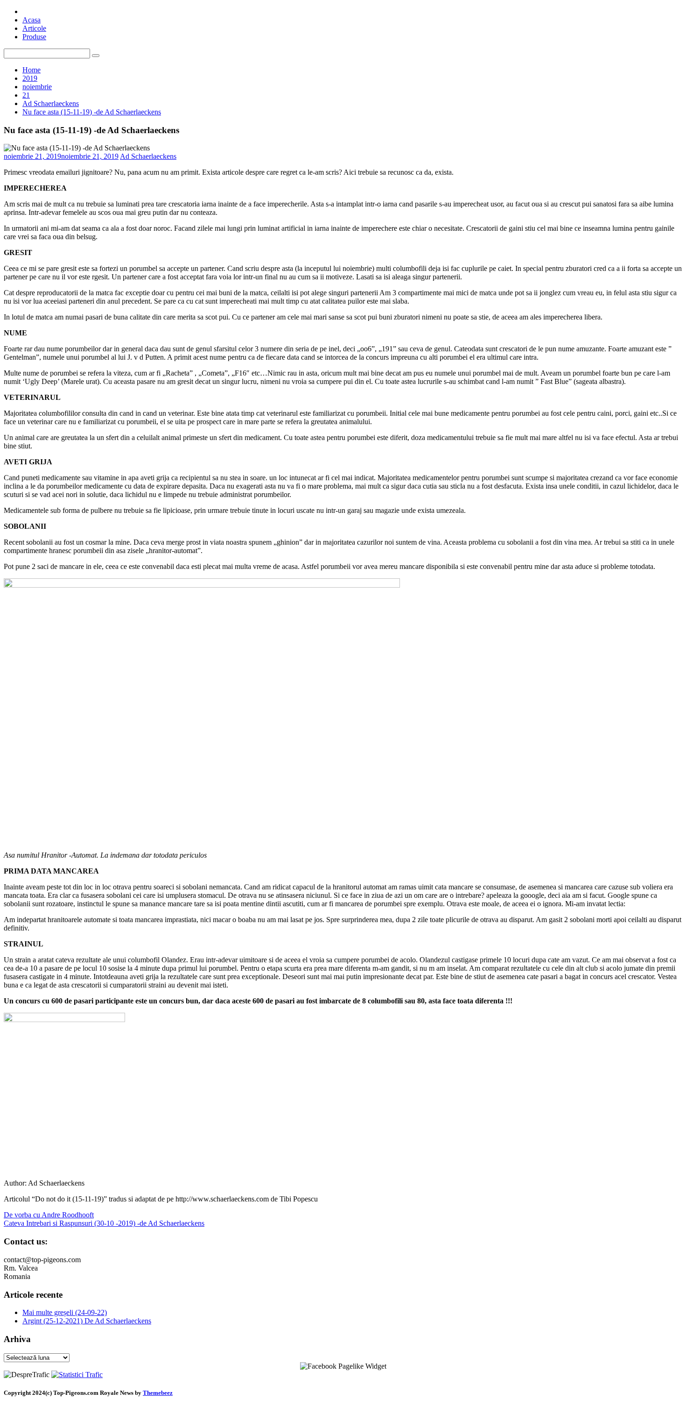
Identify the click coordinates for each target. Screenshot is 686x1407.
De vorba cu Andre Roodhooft (49, 1215)
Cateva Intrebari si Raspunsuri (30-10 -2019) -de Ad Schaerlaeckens (104, 1223)
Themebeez (158, 1392)
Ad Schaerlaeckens (148, 156)
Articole (34, 28)
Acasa (31, 20)
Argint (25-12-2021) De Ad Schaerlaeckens (86, 1321)
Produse (34, 37)
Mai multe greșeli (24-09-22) (64, 1312)
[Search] (95, 55)
